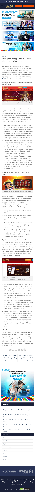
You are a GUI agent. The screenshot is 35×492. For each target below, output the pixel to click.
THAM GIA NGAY (28, 6)
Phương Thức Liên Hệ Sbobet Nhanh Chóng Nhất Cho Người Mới (17, 430)
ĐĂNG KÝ (18, 6)
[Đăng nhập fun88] (17, 46)
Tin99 (4, 79)
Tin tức (4, 56)
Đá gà (4, 459)
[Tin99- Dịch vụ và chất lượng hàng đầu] (9, 6)
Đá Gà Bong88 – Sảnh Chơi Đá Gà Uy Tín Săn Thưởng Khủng (17, 421)
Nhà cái (5, 441)
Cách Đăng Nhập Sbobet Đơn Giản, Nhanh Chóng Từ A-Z (17, 425)
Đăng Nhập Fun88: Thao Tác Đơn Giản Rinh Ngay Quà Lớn (17, 411)
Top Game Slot (7, 450)
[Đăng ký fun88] (17, 384)
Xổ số (4, 453)
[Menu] (2, 6)
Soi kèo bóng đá (7, 447)
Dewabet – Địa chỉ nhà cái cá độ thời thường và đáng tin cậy (9, 358)
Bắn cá (5, 456)
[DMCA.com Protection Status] (25, 489)
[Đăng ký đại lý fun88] (17, 15)
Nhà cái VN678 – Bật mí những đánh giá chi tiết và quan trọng (26, 358)
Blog (4, 438)
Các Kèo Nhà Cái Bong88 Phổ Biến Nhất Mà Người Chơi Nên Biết (16, 416)
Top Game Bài (6, 444)
